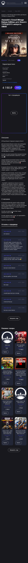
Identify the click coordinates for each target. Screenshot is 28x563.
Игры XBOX (17, 11)
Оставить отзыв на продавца (10, 82)
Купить (18, 87)
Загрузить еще (14, 318)
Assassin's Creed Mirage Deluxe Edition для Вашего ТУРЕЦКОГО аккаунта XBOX (13, 15)
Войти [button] (14, 113)
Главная (3, 11)
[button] (25, 3)
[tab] (9, 225)
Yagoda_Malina (6, 72)
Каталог (10, 11)
